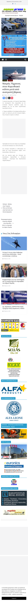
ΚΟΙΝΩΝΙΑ (5, 80)
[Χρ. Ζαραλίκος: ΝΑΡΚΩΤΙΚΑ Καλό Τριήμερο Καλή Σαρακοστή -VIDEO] (14, 291)
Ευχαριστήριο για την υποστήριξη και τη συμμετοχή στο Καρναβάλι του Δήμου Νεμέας (13, 281)
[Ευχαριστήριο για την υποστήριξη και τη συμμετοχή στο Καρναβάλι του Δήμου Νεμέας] (14, 264)
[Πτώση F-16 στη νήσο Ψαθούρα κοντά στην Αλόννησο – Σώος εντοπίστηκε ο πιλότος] (14, 237)
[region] (14, 593)
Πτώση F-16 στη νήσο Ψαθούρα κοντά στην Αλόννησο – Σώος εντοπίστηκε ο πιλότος (12, 254)
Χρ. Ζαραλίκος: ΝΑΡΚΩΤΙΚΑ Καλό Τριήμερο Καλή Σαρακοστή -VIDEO (13, 307)
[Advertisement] (14, 128)
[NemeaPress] (2, 59)
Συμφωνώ (14, 598)
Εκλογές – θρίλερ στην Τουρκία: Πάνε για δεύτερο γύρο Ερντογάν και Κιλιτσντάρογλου (8, 208)
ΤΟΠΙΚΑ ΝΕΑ (10, 80)
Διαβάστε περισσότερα (17, 594)
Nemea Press (13, 95)
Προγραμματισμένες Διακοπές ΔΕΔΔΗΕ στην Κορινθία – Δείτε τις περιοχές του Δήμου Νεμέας (6, 223)
